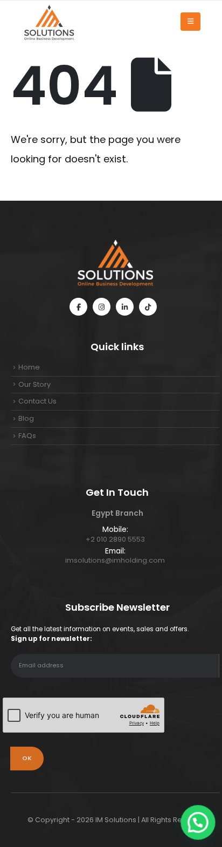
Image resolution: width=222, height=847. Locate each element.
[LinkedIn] (125, 307)
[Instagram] (101, 307)
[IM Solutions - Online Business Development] (48, 22)
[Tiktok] (148, 307)
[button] (198, 823)
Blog (26, 418)
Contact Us (37, 401)
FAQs (27, 436)
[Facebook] (78, 307)
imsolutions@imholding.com (115, 560)
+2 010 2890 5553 (115, 539)
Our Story (34, 384)
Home (29, 367)
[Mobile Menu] (190, 21)
